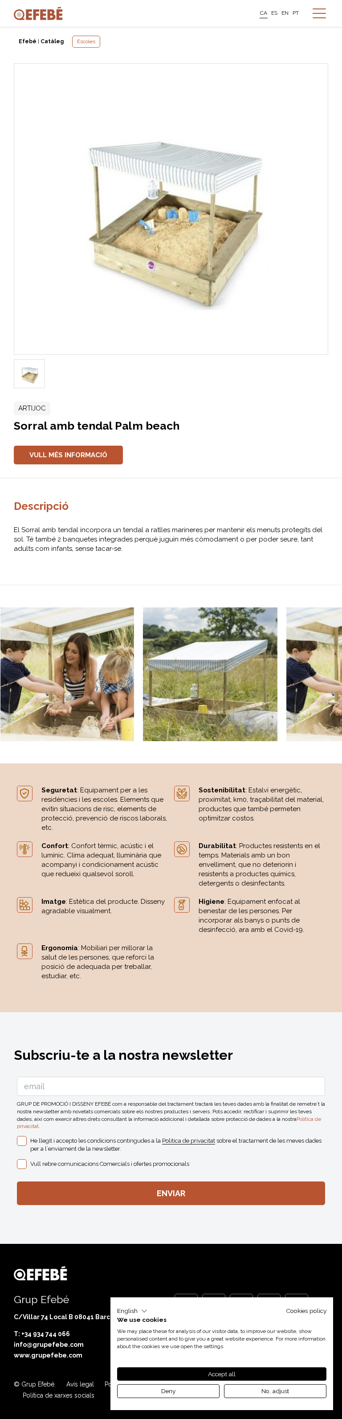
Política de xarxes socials (58, 1395)
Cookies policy (306, 1310)
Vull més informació (68, 455)
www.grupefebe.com (48, 1355)
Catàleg (52, 41)
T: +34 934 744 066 (42, 1333)
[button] (132, 1311)
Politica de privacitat (188, 1140)
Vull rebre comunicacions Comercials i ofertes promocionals (109, 1164)
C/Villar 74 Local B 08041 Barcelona (71, 1317)
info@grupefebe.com (49, 1344)
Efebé (28, 41)
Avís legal (80, 1384)
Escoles (86, 41)
